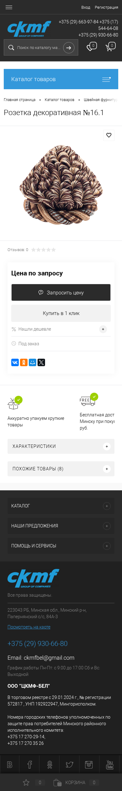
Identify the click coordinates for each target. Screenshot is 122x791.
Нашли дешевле (34, 329)
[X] (41, 362)
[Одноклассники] (24, 362)
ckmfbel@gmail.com (49, 657)
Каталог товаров (33, 79)
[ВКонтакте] (15, 362)
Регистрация (106, 7)
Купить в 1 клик (61, 313)
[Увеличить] (61, 184)
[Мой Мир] (32, 362)
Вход (85, 7)
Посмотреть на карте (29, 626)
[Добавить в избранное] (108, 135)
